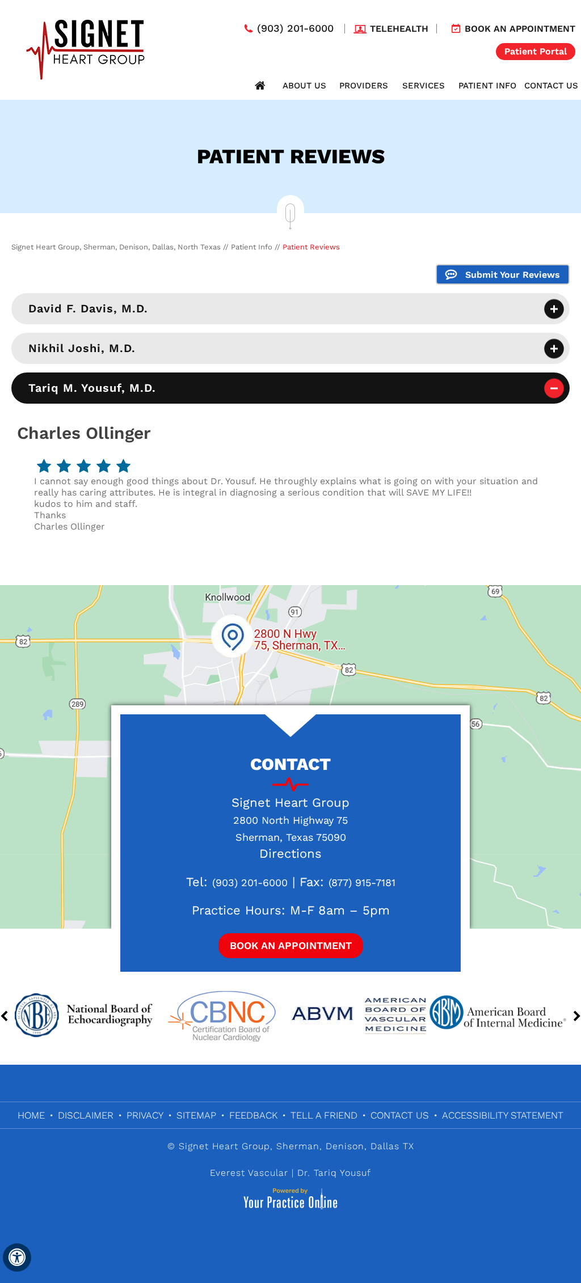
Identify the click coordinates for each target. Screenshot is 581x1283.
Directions (290, 853)
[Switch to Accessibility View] (17, 1257)
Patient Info (487, 86)
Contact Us (551, 86)
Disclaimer (85, 1115)
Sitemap (196, 1115)
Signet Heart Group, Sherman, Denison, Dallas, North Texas (116, 247)
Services (423, 86)
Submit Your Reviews (512, 274)
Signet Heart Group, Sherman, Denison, (273, 1146)
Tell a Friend (323, 1115)
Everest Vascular (249, 1172)
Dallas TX (392, 1146)
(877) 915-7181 (362, 882)
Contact (290, 764)
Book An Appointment (291, 945)
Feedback (253, 1115)
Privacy (145, 1115)
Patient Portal (535, 51)
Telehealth (399, 28)
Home (260, 85)
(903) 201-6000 (295, 28)
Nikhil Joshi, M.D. (82, 348)
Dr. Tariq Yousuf (334, 1172)
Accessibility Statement (502, 1115)
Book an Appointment (520, 28)
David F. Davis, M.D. (88, 308)
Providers (363, 86)
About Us (304, 86)
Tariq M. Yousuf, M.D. (92, 388)
